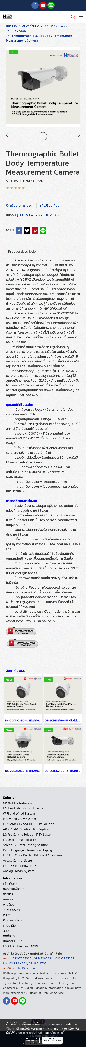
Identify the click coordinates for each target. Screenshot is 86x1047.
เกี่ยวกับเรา (10, 883)
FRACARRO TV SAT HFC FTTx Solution (28, 824)
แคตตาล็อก (10, 925)
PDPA (6, 915)
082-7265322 (64, 958)
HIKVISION (52, 215)
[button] (72, 17)
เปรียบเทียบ (51, 205)
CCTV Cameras (31, 215)
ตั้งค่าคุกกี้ (31, 1040)
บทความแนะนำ (12, 941)
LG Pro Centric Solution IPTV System (28, 834)
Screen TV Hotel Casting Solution (26, 845)
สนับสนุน (9, 930)
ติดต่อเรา (9, 936)
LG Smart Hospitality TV (19, 839)
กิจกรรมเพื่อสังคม (14, 889)
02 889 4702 (38, 963)
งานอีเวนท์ (10, 904)
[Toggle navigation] (80, 16)
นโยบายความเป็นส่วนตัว (29, 1032)
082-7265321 (43, 958)
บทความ (8, 899)
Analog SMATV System (18, 871)
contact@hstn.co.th (25, 968)
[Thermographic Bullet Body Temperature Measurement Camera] (43, 87)
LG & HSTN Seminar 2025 (20, 946)
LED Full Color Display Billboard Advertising (33, 855)
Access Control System (18, 860)
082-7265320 (22, 958)
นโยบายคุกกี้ (57, 1032)
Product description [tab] (23, 251)
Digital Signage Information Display (27, 850)
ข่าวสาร (8, 894)
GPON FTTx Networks (17, 803)
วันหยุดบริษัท (11, 909)
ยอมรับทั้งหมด (52, 1040)
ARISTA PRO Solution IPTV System (26, 829)
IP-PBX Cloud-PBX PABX (19, 865)
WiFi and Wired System (19, 813)
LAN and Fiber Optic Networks (24, 808)
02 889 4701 (18, 963)
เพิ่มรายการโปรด (20, 205)
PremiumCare (12, 920)
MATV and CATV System (19, 818)
